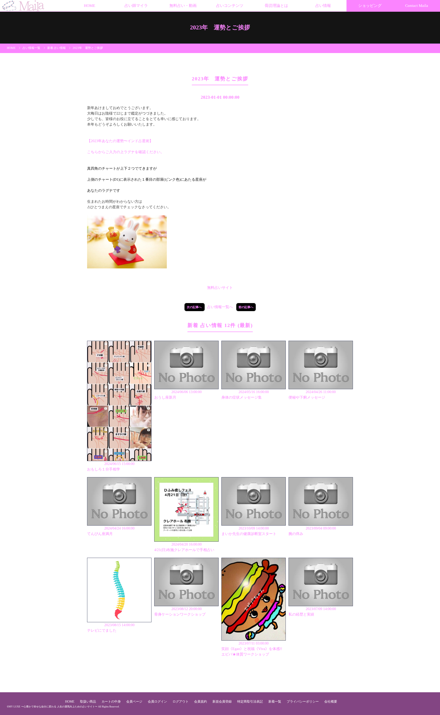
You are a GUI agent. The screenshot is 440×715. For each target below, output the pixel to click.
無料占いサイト (220, 288)
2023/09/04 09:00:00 (312, 531)
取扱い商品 (88, 701)
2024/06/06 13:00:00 (178, 394)
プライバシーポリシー (303, 701)
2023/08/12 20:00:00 (180, 611)
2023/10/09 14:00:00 (248, 531)
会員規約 (201, 701)
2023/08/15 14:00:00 (111, 627)
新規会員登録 (222, 701)
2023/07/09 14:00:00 (312, 611)
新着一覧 (275, 701)
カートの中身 (112, 701)
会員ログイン (158, 701)
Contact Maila (416, 5)
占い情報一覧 (31, 48)
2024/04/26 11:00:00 (312, 394)
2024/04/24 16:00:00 (111, 531)
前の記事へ (246, 307)
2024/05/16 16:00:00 (245, 394)
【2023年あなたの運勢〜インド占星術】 (120, 141)
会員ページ (134, 701)
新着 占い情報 (56, 48)
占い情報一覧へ (220, 307)
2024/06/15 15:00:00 (111, 466)
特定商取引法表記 (250, 701)
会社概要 (330, 701)
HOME (89, 5)
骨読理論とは (276, 5)
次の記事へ (194, 307)
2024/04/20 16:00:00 (184, 547)
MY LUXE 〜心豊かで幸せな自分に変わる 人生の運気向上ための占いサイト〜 (53, 706)
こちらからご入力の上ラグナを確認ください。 (125, 152)
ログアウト (181, 701)
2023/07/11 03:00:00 (251, 648)
